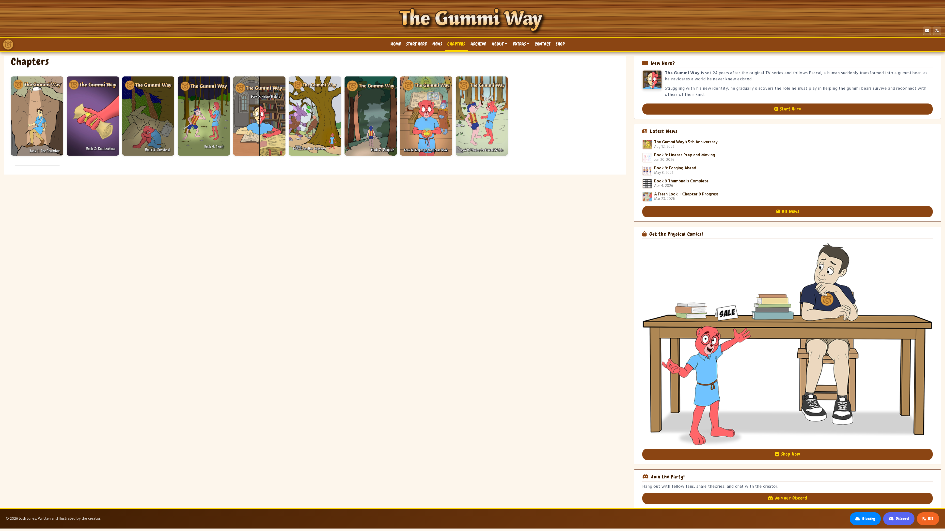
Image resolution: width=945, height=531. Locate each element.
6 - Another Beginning (315, 116)
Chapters (456, 44)
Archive (478, 44)
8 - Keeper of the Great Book (426, 116)
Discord (902, 518)
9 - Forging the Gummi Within (482, 116)
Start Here (790, 109)
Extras (519, 44)
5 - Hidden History (259, 116)
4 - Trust (204, 116)
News (437, 44)
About (498, 44)
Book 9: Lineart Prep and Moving (684, 155)
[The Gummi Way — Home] (8, 44)
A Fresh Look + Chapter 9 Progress (686, 194)
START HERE (416, 44)
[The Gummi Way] (472, 19)
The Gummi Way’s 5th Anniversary (686, 142)
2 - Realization (93, 116)
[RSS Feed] (937, 31)
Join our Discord (791, 498)
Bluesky (869, 518)
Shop (560, 44)
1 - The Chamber (37, 116)
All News (790, 211)
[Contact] (927, 31)
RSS (931, 518)
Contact (543, 44)
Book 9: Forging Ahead (675, 168)
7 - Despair (371, 116)
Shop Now (790, 454)
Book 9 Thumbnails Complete (681, 181)
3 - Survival (148, 116)
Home (396, 44)
